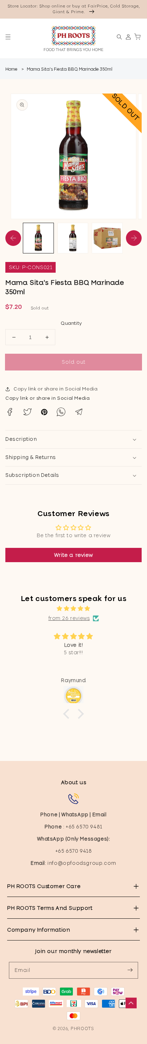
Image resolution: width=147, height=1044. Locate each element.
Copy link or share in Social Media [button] (55, 389)
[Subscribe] (130, 970)
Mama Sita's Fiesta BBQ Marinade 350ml (69, 69)
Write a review (73, 555)
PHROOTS (82, 1028)
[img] (73, 609)
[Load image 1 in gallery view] (38, 238)
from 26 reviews (69, 618)
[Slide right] (134, 238)
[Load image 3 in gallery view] (107, 238)
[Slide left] (13, 238)
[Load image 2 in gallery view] (72, 238)
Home (11, 69)
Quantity (71, 323)
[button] (8, 36)
